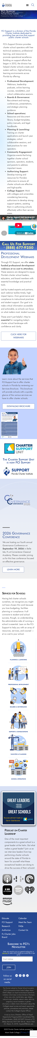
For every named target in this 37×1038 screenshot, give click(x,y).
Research (6, 926)
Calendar (22, 918)
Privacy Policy (26, 1032)
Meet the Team (25, 922)
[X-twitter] (27, 975)
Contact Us (23, 930)
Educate (5, 918)
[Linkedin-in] (16, 975)
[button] (27, 5)
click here (5, 953)
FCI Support (7, 922)
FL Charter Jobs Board (8, 935)
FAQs (20, 926)
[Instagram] (24, 975)
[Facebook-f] (20, 975)
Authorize (6, 930)
